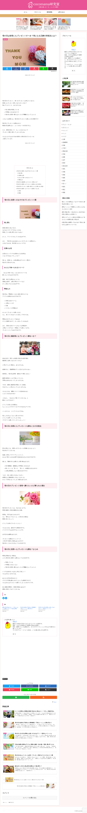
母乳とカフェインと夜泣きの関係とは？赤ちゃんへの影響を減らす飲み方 (73, 218)
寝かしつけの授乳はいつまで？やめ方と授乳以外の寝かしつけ (73, 203)
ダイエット (66, 127)
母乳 (64, 169)
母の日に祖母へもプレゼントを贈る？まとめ (28, 188)
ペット (64, 133)
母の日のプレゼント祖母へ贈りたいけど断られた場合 (30, 186)
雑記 (64, 189)
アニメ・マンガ (67, 124)
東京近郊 (65, 166)
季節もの (21, 179)
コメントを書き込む (30, 798)
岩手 (64, 160)
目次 (28, 168)
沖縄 (64, 172)
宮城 (64, 154)
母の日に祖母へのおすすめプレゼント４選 (27, 171)
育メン (64, 183)
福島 (64, 177)
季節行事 (5, 678)
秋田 (64, 180)
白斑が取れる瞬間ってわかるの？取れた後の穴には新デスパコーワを (73, 223)
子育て (64, 148)
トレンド (65, 130)
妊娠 (64, 145)
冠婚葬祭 (65, 142)
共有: (20, 190)
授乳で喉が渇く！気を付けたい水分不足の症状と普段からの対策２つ (73, 213)
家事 (64, 157)
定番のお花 (21, 175)
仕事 (64, 139)
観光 (64, 186)
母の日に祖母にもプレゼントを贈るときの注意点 (29, 184)
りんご (15, 621)
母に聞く (21, 173)
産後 (64, 174)
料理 (64, 163)
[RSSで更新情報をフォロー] (15, 634)
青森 (64, 192)
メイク (64, 136)
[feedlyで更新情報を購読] (13, 634)
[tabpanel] (22, 24)
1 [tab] (43, 31)
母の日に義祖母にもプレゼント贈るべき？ (27, 182)
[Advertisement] (29, 85)
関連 (20, 193)
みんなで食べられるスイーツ (26, 177)
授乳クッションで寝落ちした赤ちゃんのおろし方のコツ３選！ (73, 208)
